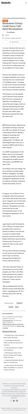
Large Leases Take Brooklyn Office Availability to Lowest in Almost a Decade (13, 367)
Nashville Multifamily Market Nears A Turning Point (13, 361)
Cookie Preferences (20, 410)
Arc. (11, 408)
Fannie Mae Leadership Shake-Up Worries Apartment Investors (13, 343)
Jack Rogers (11, 32)
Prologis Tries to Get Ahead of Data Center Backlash (14, 336)
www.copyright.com (7, 320)
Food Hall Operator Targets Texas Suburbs (13, 349)
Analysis (5, 20)
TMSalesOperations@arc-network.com (12, 324)
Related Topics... (9, 303)
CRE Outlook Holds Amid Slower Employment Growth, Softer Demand (13, 355)
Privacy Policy (10, 410)
